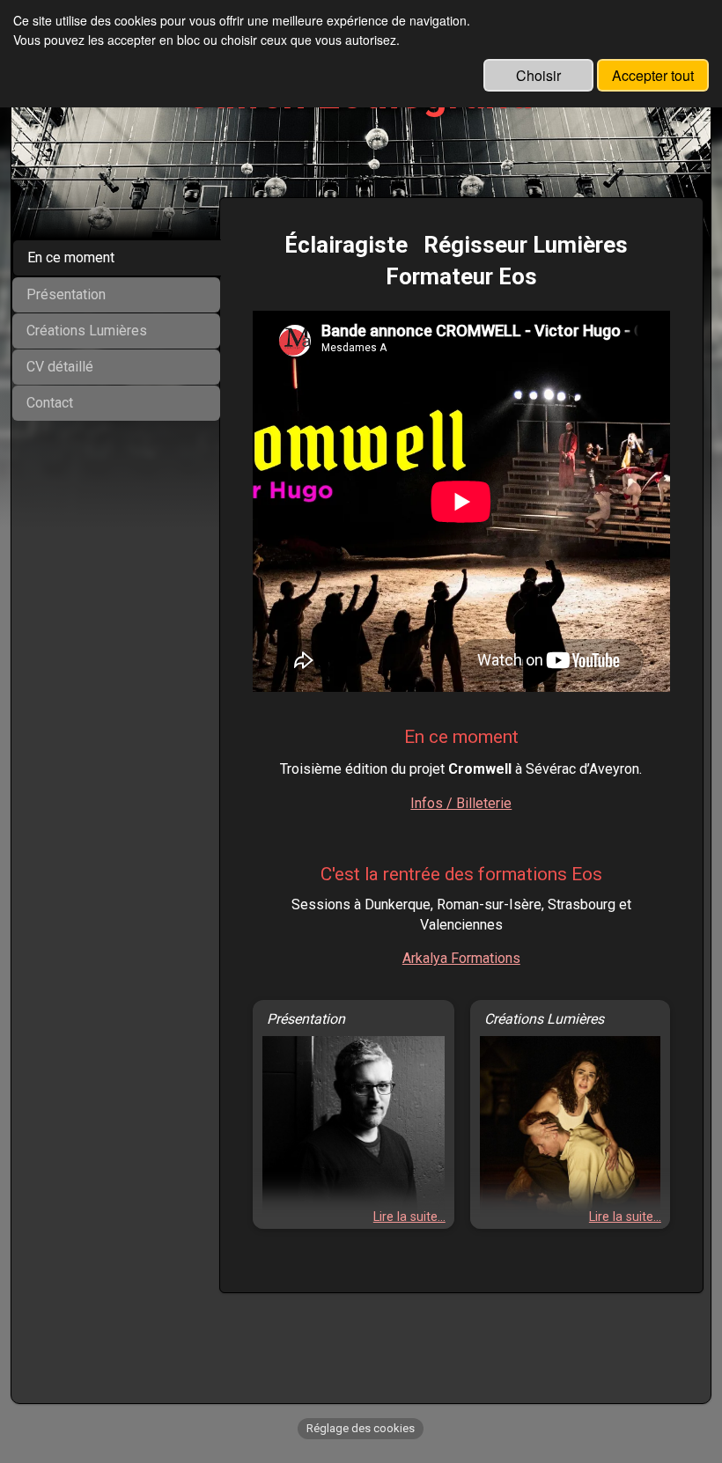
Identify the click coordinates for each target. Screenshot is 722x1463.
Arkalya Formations (461, 958)
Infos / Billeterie (461, 803)
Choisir (538, 75)
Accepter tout (653, 75)
